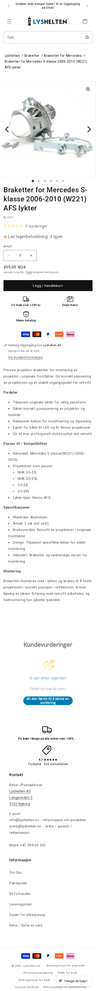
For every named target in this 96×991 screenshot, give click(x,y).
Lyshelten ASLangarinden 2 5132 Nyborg (21, 797)
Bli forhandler (20, 894)
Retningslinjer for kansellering (65, 987)
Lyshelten (12, 55)
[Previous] (7, 129)
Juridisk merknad (26, 987)
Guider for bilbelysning (27, 915)
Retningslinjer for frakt (34, 980)
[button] (9, 21)
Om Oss (15, 872)
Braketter (32, 55)
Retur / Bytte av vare (26, 925)
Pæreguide (18, 883)
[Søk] (87, 37)
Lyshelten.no (31, 965)
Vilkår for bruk (67, 972)
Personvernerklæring (38, 972)
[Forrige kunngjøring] (8, 6)
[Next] (88, 129)
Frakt (29, 272)
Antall (7, 246)
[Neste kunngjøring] (87, 6)
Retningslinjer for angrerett (66, 965)
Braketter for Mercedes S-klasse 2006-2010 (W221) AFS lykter (46, 64)
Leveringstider (20, 904)
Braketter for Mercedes (63, 55)
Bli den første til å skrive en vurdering (48, 700)
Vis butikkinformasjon (25, 357)
